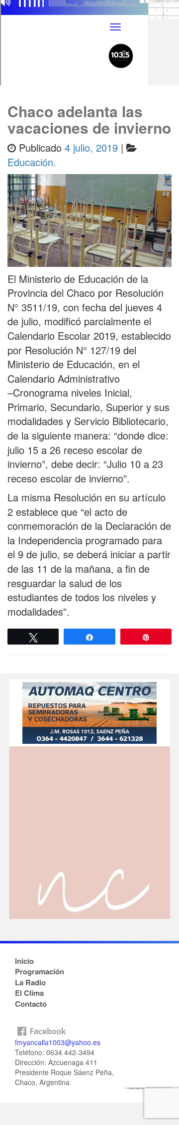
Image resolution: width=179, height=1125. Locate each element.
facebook (89, 1029)
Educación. (31, 162)
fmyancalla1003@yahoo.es (57, 1042)
